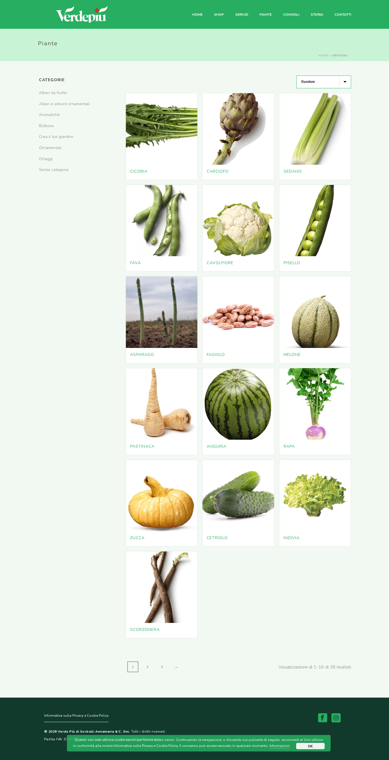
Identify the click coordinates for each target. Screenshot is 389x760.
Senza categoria (53, 169)
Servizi (241, 14)
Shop (219, 14)
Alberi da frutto (53, 92)
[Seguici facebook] (322, 718)
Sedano (293, 171)
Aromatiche (49, 114)
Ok (310, 746)
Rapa (289, 446)
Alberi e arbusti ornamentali (64, 104)
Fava (135, 263)
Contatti (343, 14)
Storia (317, 14)
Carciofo (218, 171)
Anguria (216, 446)
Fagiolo (216, 354)
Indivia (292, 538)
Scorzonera (145, 629)
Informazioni (279, 745)
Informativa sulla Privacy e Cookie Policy (76, 715)
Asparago (142, 354)
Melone (292, 354)
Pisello (292, 263)
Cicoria (139, 171)
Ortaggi (46, 159)
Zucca (137, 538)
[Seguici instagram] (336, 718)
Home (197, 14)
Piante (265, 14)
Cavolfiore (220, 263)
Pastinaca (142, 446)
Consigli (291, 14)
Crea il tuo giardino (56, 136)
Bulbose (46, 126)
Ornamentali (50, 147)
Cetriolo (217, 538)
